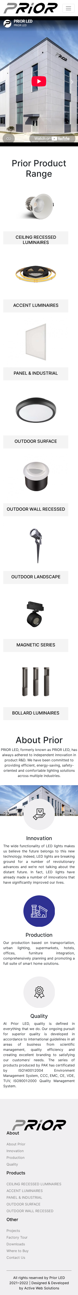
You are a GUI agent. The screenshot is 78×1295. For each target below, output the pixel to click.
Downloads (15, 1244)
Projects (13, 1230)
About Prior (15, 1144)
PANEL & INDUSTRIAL (24, 1197)
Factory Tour (17, 1237)
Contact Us (15, 1257)
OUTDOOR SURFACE (23, 1204)
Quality (12, 1164)
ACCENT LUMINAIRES (24, 1191)
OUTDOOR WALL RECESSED (30, 1211)
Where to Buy (17, 1251)
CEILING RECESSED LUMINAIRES (33, 1184)
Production (15, 1157)
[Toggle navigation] (68, 8)
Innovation (15, 1151)
